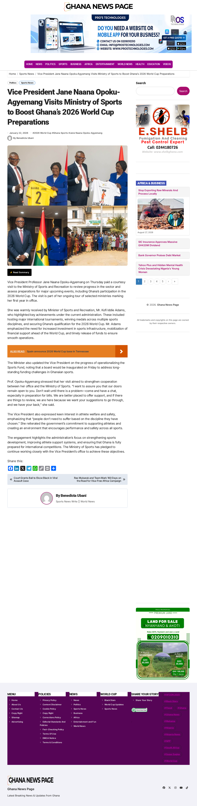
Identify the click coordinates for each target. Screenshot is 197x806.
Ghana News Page (20, 789)
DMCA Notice (49, 738)
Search (141, 83)
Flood (169, 707)
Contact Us (17, 709)
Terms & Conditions (52, 742)
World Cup (171, 760)
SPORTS (63, 64)
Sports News (27, 82)
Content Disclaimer (52, 704)
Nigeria (170, 727)
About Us (16, 704)
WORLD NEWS (125, 64)
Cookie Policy (49, 709)
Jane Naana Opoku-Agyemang (86, 133)
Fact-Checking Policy (53, 729)
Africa (76, 717)
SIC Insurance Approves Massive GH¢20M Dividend (157, 243)
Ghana (182, 707)
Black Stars (110, 700)
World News (79, 726)
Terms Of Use (49, 734)
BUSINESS (75, 64)
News (76, 700)
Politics (12, 82)
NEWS (39, 64)
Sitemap (16, 717)
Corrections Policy (52, 717)
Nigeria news (173, 734)
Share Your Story (144, 700)
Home (15, 700)
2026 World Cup (42, 133)
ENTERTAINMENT (105, 64)
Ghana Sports (60, 133)
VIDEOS (167, 64)
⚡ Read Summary (19, 272)
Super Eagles (173, 754)
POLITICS (50, 64)
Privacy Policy (50, 700)
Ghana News (172, 714)
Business (78, 713)
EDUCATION (153, 64)
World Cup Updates (114, 704)
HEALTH (140, 64)
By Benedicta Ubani (23, 138)
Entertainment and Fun (85, 722)
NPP (168, 741)
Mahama (170, 721)
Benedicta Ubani (73, 495)
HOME (29, 64)
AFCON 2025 (173, 694)
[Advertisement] (163, 466)
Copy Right (17, 713)
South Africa (172, 747)
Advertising (17, 722)
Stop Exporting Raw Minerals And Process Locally (158, 192)
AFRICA (88, 64)
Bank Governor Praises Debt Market (159, 255)
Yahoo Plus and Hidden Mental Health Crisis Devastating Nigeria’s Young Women (160, 269)
